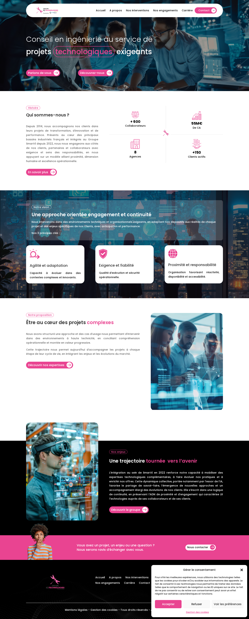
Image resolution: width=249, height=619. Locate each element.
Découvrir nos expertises (46, 365)
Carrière (187, 10)
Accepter (168, 604)
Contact (203, 10)
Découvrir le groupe (125, 510)
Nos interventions (137, 10)
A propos (116, 10)
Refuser (196, 604)
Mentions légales (76, 610)
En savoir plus (38, 172)
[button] (242, 570)
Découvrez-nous (92, 73)
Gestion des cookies (197, 612)
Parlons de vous (39, 73)
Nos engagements (165, 10)
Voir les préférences (228, 604)
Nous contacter (197, 547)
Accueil (101, 10)
